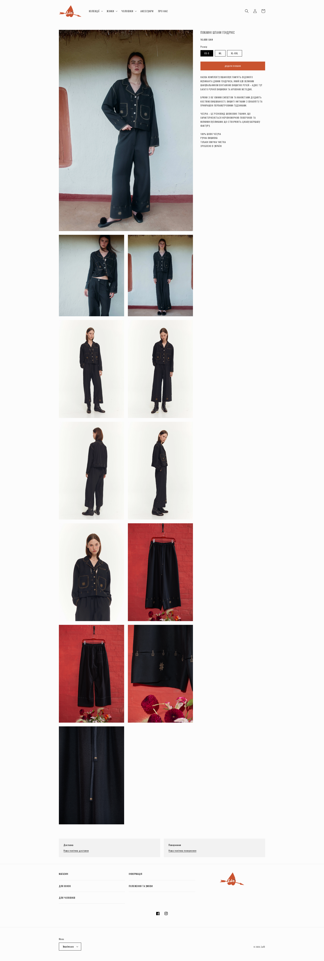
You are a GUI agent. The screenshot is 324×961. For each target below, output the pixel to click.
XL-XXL (234, 53)
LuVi (263, 946)
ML (220, 53)
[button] (96, 11)
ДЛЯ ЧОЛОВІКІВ (67, 897)
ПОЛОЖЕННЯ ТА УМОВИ (141, 886)
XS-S (206, 53)
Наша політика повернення (182, 850)
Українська (68, 946)
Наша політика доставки (76, 850)
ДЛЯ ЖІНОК (65, 886)
